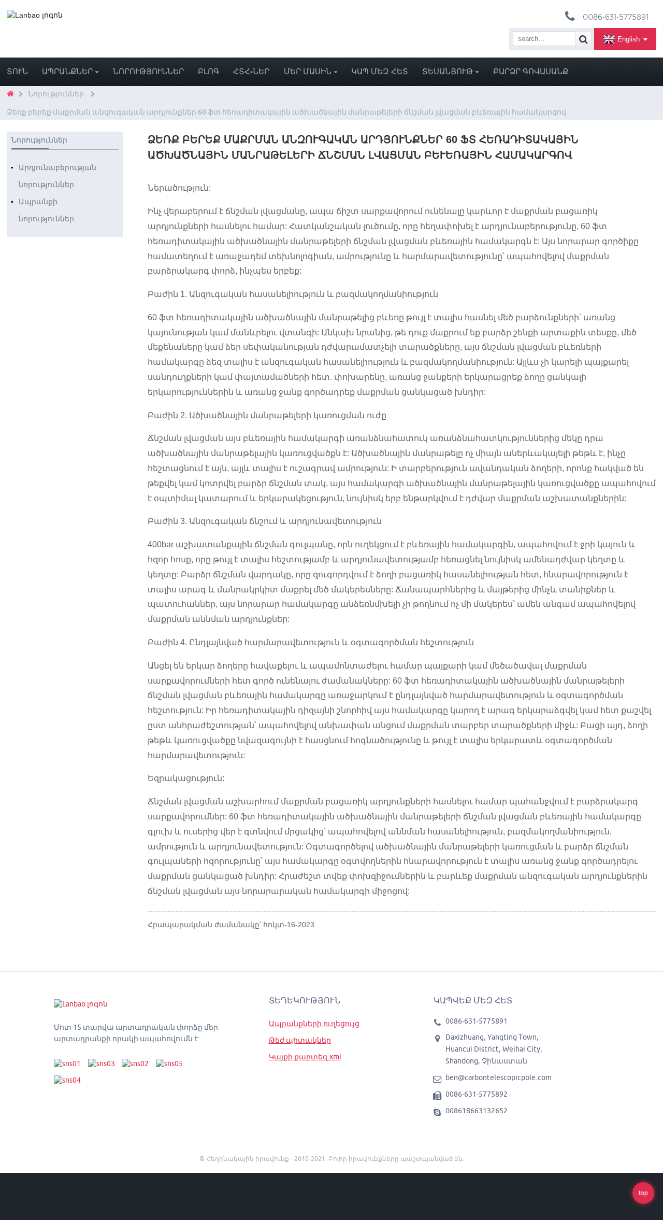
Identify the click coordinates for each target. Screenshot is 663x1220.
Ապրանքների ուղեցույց (314, 1023)
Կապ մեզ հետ (379, 71)
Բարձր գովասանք (530, 71)
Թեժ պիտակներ (300, 1040)
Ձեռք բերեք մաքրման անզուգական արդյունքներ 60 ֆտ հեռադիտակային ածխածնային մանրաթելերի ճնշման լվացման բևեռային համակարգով (286, 112)
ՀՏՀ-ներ (251, 71)
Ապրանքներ (67, 71)
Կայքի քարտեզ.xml (305, 1057)
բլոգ (208, 71)
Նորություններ (148, 71)
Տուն (17, 71)
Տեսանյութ (447, 71)
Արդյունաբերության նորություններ (57, 176)
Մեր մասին (308, 71)
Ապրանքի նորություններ (46, 210)
